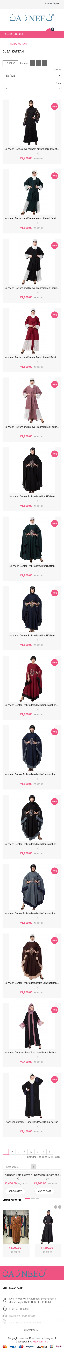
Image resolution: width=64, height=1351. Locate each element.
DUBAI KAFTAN (18, 44)
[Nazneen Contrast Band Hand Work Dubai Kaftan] (32, 1096)
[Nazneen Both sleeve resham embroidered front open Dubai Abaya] (32, 123)
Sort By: (57, 69)
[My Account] (5, 3)
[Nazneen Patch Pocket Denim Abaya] (48, 1227)
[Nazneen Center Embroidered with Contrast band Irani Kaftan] (32, 679)
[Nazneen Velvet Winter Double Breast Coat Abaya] (16, 1227)
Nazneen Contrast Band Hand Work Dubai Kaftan (32, 1122)
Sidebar (11, 63)
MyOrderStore (40, 1341)
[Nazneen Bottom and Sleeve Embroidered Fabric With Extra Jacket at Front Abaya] (32, 331)
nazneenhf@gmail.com (22, 1315)
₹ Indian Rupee (52, 3)
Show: (58, 83)
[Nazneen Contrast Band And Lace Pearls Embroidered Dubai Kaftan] (32, 1026)
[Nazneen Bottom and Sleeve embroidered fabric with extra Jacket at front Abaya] (32, 192)
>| (50, 1152)
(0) (38, 153)
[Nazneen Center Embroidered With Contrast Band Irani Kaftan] (32, 957)
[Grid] (32, 63)
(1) (38, 431)
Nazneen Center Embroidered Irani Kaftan (32, 496)
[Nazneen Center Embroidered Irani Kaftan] (32, 470)
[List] (38, 63)
